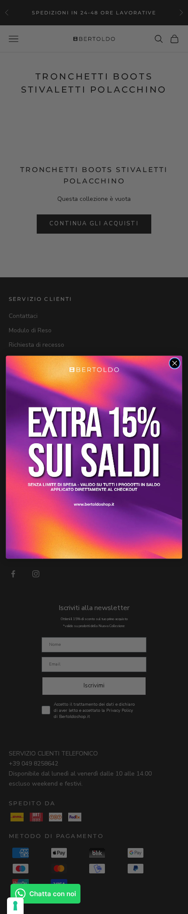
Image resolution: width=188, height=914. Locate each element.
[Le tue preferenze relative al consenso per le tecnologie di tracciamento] (15, 905)
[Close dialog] (175, 363)
